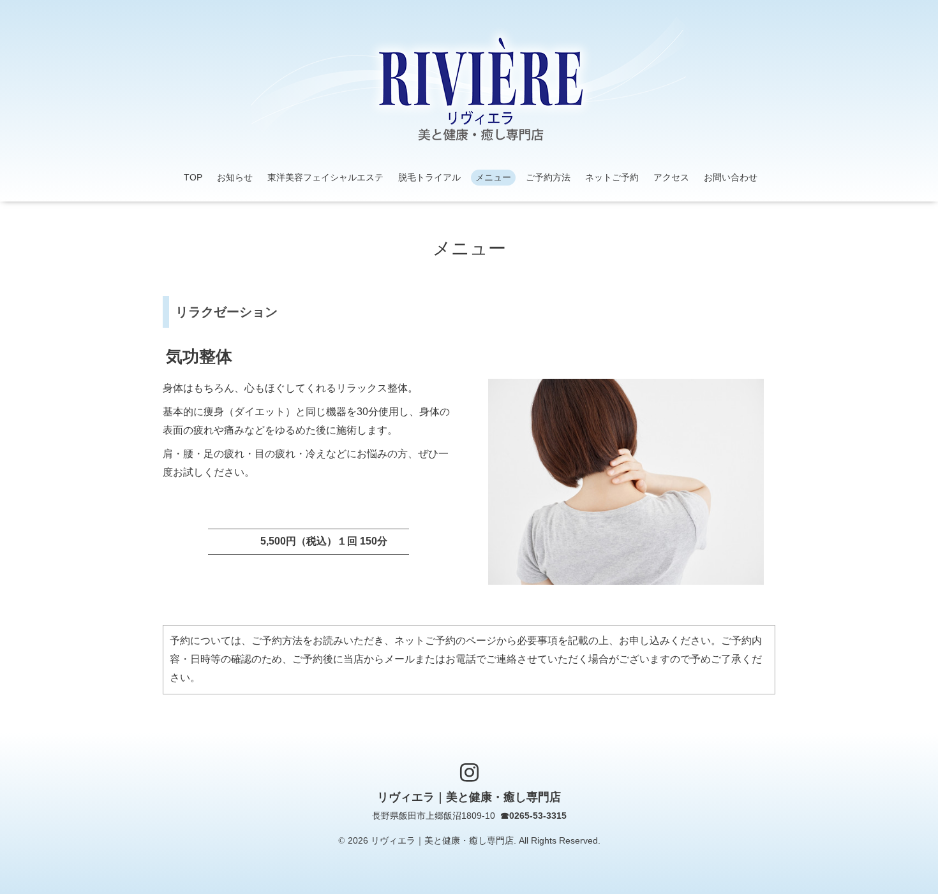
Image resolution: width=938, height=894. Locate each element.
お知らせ (235, 177)
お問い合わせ (730, 177)
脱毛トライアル (429, 177)
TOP (193, 177)
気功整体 (199, 356)
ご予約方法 (548, 177)
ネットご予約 (612, 177)
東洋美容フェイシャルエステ (325, 177)
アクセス (671, 177)
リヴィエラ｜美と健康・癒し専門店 (469, 797)
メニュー (493, 177)
